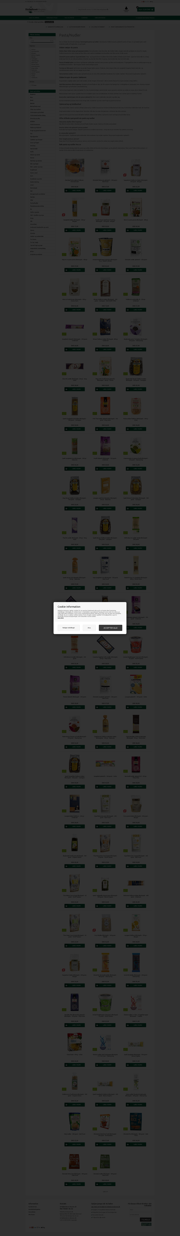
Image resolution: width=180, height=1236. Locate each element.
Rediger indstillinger (69, 627)
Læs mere (61, 618)
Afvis (89, 628)
